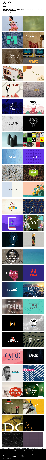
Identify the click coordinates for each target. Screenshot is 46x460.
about (4, 451)
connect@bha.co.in (23, 454)
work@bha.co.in (22, 456)
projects (14, 451)
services (23, 451)
